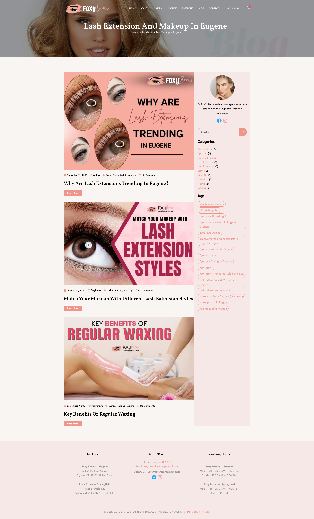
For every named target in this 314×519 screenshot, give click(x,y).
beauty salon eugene (211, 204)
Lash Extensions (128, 175)
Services (157, 8)
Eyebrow (202, 153)
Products (171, 8)
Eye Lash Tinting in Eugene (215, 261)
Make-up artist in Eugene (214, 296)
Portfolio (187, 8)
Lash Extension (114, 290)
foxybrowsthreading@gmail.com (160, 466)
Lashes (111, 405)
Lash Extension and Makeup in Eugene (217, 282)
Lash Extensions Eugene (213, 290)
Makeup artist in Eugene (213, 302)
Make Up (127, 290)
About (143, 8)
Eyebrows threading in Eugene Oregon (217, 224)
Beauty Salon (112, 175)
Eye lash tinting (208, 255)
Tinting (201, 184)
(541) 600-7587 (161, 462)
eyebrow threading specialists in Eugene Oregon (218, 241)
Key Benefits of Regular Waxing (99, 414)
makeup (239, 296)
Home (132, 8)
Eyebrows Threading (211, 216)
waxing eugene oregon (213, 308)
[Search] (243, 132)
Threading (203, 179)
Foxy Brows (206, 267)
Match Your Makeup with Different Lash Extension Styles (128, 298)
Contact (214, 8)
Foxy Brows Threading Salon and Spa (221, 274)
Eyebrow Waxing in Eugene (216, 249)
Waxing (130, 405)
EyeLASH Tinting (207, 158)
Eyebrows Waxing (210, 232)
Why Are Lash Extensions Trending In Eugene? (116, 183)
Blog (201, 8)
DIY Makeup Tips (209, 210)
